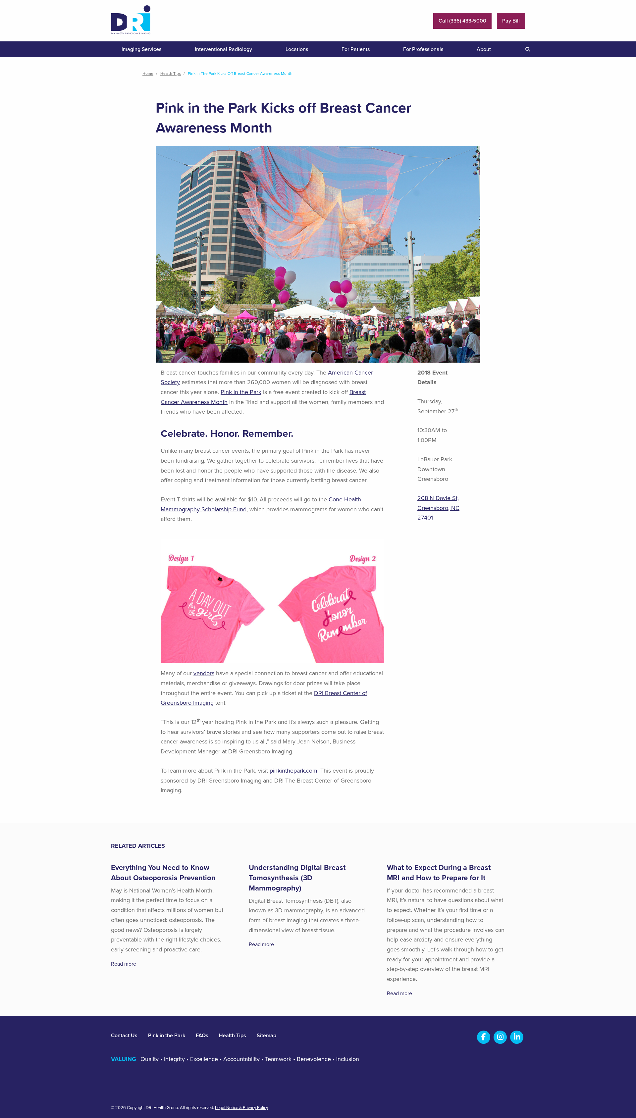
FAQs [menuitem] (202, 1035)
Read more (123, 964)
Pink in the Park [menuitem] (166, 1035)
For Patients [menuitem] (356, 49)
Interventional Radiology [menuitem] (223, 49)
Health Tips (170, 73)
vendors (203, 673)
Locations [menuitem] (297, 49)
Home (147, 73)
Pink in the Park (241, 392)
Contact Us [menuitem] (124, 1035)
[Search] (525, 49)
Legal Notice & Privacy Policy (241, 1108)
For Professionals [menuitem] (423, 49)
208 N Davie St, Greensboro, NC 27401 (438, 507)
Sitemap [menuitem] (266, 1035)
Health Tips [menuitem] (232, 1035)
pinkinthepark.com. (294, 770)
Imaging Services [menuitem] (141, 49)
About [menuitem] (484, 49)
